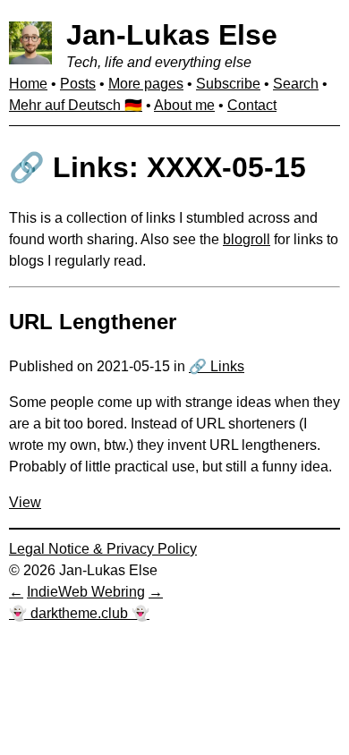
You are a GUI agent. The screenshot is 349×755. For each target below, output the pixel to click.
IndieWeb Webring (86, 591)
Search (296, 83)
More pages (145, 83)
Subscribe (228, 83)
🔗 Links (216, 366)
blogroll (246, 239)
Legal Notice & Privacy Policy (103, 548)
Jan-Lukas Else (171, 35)
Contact (252, 105)
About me (184, 105)
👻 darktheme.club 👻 (79, 613)
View (25, 502)
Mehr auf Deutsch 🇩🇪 (75, 105)
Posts (78, 83)
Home (28, 83)
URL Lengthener (92, 322)
